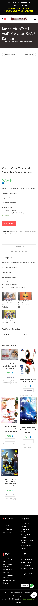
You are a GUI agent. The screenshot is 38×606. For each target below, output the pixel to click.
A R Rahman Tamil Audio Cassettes (20, 231)
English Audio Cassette (26, 547)
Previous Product (10, 54)
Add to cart (9, 223)
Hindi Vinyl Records (7, 565)
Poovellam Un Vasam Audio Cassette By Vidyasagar (10, 366)
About (24, 5)
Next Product (29, 54)
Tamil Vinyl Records (7, 560)
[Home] (2, 41)
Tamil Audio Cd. (27, 559)
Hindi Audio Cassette (25, 530)
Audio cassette (6, 381)
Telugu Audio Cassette (26, 536)
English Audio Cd (28, 574)
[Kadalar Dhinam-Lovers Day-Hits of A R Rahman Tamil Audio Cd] (9, 296)
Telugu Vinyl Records (8, 576)
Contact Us (15, 5)
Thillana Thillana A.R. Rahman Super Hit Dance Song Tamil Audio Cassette (10, 482)
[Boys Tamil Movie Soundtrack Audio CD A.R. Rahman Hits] (9, 314)
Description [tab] (19, 247)
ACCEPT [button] (19, 602)
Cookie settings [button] (28, 599)
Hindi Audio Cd (27, 562)
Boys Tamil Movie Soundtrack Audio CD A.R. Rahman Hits (9, 321)
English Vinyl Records (8, 571)
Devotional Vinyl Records (9, 582)
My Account (11, 2)
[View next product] (34, 54)
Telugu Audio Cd (28, 565)
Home (7, 523)
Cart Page (9, 532)
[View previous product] (3, 54)
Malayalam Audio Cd (27, 569)
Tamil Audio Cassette (25, 525)
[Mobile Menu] (35, 19)
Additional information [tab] (19, 251)
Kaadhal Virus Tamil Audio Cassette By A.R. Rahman (28, 430)
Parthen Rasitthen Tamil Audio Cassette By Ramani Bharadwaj (10, 429)
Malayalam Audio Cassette (27, 541)
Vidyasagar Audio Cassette (12, 382)
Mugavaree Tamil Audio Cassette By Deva (28, 380)
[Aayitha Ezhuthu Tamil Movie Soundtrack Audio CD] (25, 296)
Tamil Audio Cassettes (14, 234)
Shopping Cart (24, 2)
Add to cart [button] (10, 377)
